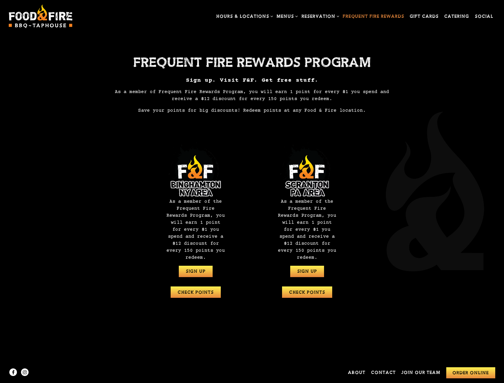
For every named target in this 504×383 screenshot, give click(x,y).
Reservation (319, 16)
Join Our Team (420, 372)
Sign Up (196, 271)
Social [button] (484, 16)
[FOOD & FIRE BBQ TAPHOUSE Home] (41, 16)
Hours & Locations (243, 16)
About (356, 372)
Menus (286, 16)
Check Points (196, 292)
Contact (383, 372)
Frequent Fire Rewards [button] (373, 16)
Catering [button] (456, 16)
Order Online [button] (470, 373)
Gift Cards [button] (424, 16)
